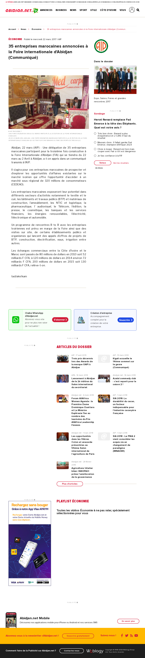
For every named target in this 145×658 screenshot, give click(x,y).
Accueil (12, 29)
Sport (83, 10)
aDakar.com (85, 2)
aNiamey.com (74, 2)
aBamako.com (30, 2)
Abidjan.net (19, 2)
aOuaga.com (41, 2)
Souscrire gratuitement (78, 636)
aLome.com (64, 2)
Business (61, 10)
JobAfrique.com (122, 2)
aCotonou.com (53, 2)
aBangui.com (109, 2)
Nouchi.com (134, 2)
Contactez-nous (71, 651)
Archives (99, 168)
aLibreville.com (97, 2)
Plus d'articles (70, 483)
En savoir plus (128, 621)
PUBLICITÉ (72, 24)
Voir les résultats (121, 163)
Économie (37, 29)
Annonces (46, 10)
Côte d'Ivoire (108, 10)
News (73, 10)
